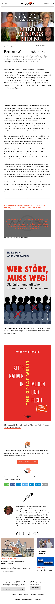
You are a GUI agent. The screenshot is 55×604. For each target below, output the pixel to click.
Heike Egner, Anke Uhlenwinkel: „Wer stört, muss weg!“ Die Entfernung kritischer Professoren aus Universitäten (27, 330)
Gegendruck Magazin (27, 599)
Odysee (26, 237)
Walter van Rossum (10, 92)
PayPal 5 (27, 461)
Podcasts (26, 594)
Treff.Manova (17, 599)
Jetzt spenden (35, 587)
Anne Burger (11, 571)
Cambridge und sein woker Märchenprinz (12, 562)
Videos (20, 594)
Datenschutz (37, 596)
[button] (6, 484)
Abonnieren (20, 589)
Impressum (29, 596)
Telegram (13, 594)
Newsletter (41, 594)
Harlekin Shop (38, 599)
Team (22, 596)
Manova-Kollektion (16, 479)
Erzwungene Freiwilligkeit (41, 552)
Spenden (20, 461)
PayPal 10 (34, 461)
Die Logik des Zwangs (44, 570)
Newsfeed (33, 594)
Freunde (17, 596)
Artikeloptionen (40, 45)
